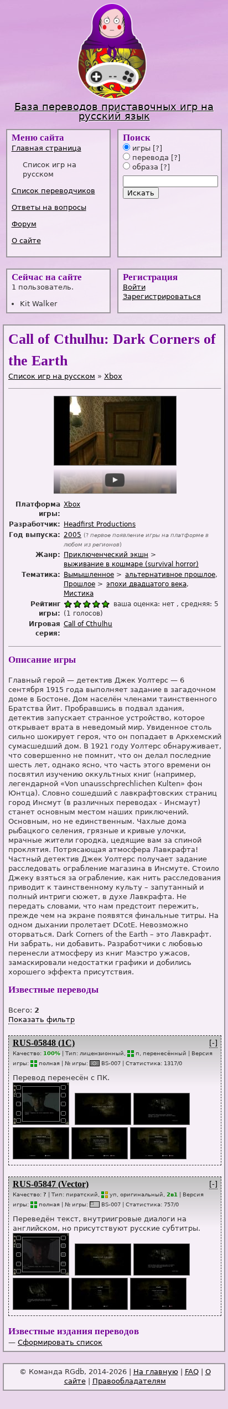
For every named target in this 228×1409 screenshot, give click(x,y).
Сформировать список (60, 1342)
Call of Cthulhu (88, 624)
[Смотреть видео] (40, 1122)
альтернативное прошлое (170, 575)
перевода (149, 157)
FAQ (192, 1371)
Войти (134, 287)
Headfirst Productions (100, 524)
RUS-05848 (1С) (44, 1042)
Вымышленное (89, 575)
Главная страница (46, 148)
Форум (24, 224)
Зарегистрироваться (162, 296)
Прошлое (79, 584)
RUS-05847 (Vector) (51, 1184)
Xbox (113, 376)
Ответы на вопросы (49, 207)
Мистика (79, 593)
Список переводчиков (53, 191)
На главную (155, 1371)
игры (140, 148)
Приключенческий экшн (106, 555)
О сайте (26, 240)
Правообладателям (129, 1381)
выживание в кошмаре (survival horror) (131, 564)
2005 (72, 535)
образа (144, 167)
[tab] (59, 148)
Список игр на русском (51, 376)
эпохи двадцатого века (146, 584)
